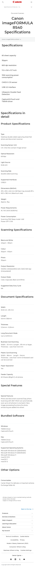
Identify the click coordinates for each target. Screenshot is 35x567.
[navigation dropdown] (31, 2)
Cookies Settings (25, 550)
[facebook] (11, 559)
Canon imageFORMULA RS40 (10, 39)
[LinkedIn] (15, 559)
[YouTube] (24, 559)
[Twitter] (19, 559)
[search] (2, 2)
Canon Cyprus (17, 555)
